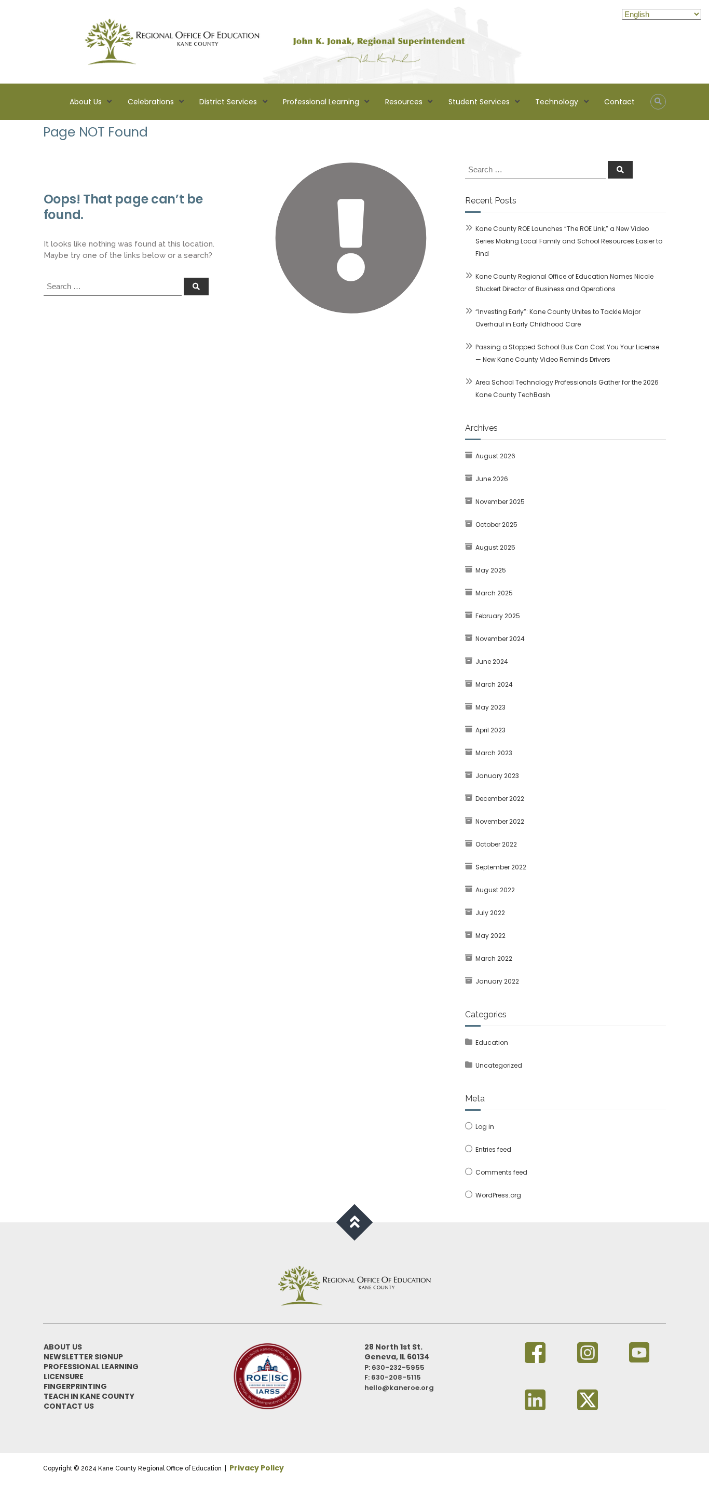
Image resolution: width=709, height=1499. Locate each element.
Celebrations (151, 102)
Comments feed (501, 1172)
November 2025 (500, 501)
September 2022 (500, 867)
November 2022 (499, 821)
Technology (556, 102)
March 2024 (494, 684)
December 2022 (499, 798)
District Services (228, 102)
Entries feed (493, 1149)
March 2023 (493, 752)
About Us (86, 102)
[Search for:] (114, 286)
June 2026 (491, 478)
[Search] (196, 286)
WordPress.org (498, 1195)
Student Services (479, 102)
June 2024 (491, 661)
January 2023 (497, 775)
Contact (619, 102)
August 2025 (495, 547)
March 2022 (493, 958)
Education (491, 1042)
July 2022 (490, 912)
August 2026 (495, 456)
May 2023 (490, 707)
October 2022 (496, 844)
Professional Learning (321, 102)
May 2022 (490, 935)
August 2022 (495, 889)
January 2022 (497, 981)
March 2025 (494, 593)
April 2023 (490, 730)
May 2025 (490, 570)
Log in (484, 1126)
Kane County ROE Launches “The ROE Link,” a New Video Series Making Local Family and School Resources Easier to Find (568, 241)
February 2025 (497, 615)
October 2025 (496, 524)
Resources (403, 102)
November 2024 (500, 638)
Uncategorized (498, 1065)
